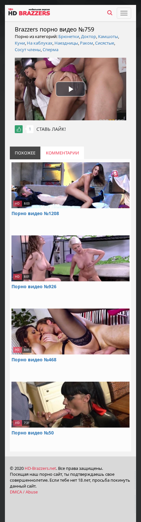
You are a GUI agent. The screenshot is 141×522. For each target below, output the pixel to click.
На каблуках (39, 43)
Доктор (88, 36)
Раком (86, 43)
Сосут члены (28, 49)
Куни (20, 43)
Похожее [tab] (25, 153)
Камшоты (108, 36)
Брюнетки (68, 36)
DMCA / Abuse (24, 492)
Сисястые (104, 43)
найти (110, 13)
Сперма (50, 49)
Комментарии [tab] (62, 153)
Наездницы (66, 43)
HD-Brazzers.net (40, 468)
